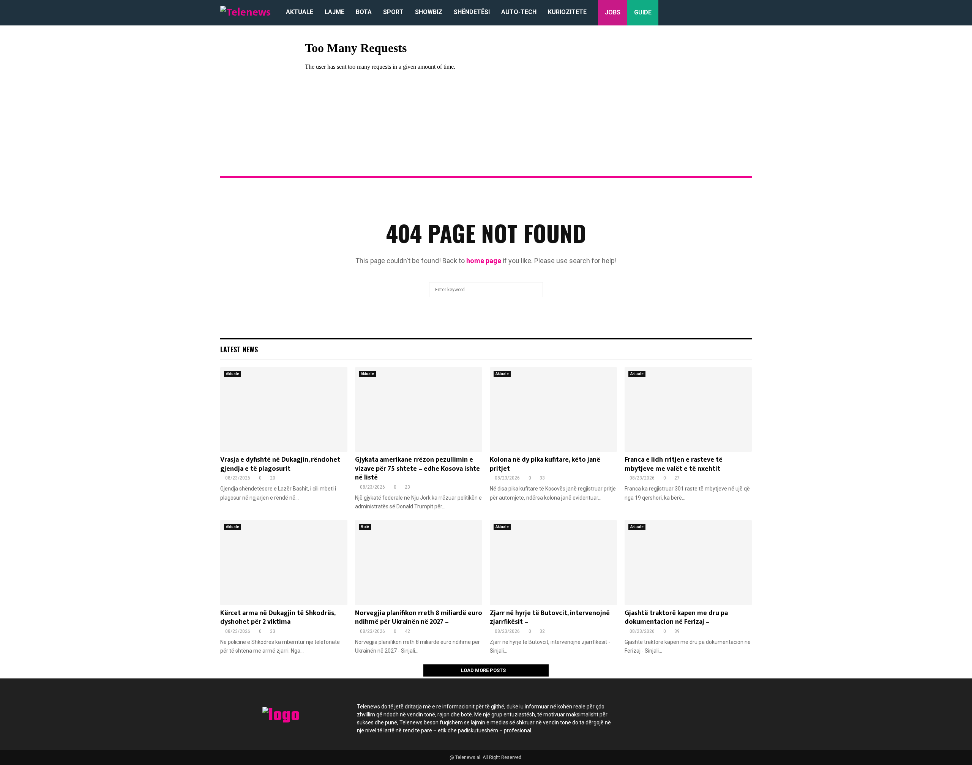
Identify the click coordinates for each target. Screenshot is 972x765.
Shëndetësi (472, 12)
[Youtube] (700, 711)
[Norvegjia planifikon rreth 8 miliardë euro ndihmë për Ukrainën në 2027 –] (418, 562)
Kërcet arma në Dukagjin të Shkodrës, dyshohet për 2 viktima (277, 617)
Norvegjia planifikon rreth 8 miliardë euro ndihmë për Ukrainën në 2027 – (418, 617)
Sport (393, 12)
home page (483, 261)
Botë (365, 527)
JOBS (612, 12)
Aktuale (299, 12)
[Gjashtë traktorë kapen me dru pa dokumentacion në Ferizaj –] (688, 562)
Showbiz (428, 12)
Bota (364, 12)
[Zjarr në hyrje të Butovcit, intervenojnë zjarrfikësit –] (553, 562)
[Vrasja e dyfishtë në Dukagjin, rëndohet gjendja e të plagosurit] (283, 409)
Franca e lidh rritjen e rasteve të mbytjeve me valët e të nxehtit (674, 464)
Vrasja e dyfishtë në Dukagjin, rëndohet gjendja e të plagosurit (280, 464)
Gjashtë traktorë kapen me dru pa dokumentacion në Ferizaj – (676, 617)
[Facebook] (638, 711)
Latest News (239, 349)
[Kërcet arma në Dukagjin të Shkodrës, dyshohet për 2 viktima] (283, 562)
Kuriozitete (567, 12)
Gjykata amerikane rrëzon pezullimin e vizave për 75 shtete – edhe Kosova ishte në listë (417, 468)
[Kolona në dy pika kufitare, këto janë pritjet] (553, 409)
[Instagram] (679, 711)
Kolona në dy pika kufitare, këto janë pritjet (545, 464)
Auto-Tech (518, 12)
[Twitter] (659, 711)
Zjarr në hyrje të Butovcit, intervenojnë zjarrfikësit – (550, 617)
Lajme (334, 12)
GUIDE (643, 12)
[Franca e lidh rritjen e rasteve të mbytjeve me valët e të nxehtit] (688, 409)
